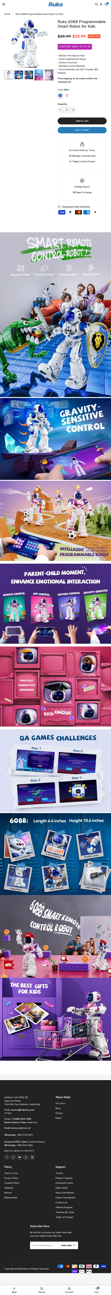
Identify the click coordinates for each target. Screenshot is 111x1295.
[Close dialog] (106, 616)
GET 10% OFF (82, 660)
